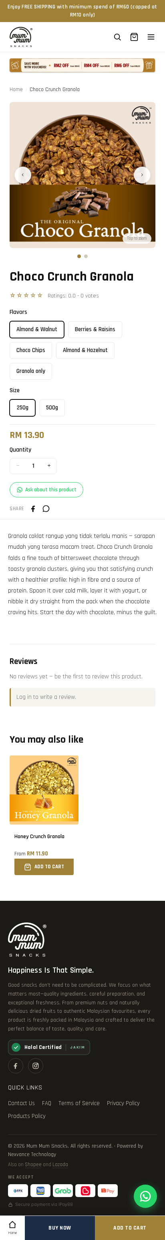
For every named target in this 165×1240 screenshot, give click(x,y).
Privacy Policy (123, 1103)
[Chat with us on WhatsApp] (145, 1196)
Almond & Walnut (36, 329)
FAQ (46, 1103)
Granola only (30, 371)
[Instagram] (35, 1065)
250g (22, 407)
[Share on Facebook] (33, 509)
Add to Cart (130, 1228)
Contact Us (21, 1103)
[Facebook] (15, 1065)
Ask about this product (50, 489)
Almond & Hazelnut (85, 350)
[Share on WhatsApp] (46, 509)
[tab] (79, 256)
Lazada (60, 1164)
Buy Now (59, 1228)
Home (16, 89)
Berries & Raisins (95, 329)
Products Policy (27, 1116)
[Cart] (134, 37)
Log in (24, 697)
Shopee (33, 1164)
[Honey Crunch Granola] (44, 815)
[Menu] (151, 37)
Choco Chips (30, 350)
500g (52, 407)
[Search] (117, 37)
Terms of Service (79, 1103)
